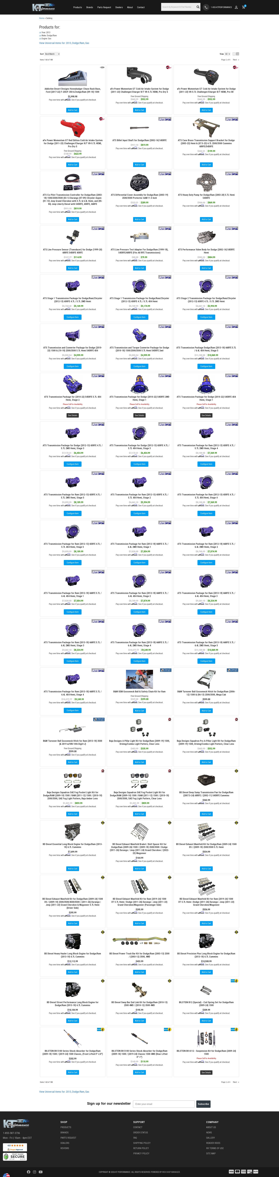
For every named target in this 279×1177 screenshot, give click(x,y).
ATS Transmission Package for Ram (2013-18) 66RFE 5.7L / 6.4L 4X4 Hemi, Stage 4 (72, 693)
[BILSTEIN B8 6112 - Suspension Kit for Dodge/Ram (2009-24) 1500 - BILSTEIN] (234, 1029)
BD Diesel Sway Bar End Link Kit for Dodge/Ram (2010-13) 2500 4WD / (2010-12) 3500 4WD (139, 1004)
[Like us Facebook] (28, 1172)
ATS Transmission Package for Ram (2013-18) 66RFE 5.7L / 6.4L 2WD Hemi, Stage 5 (206, 644)
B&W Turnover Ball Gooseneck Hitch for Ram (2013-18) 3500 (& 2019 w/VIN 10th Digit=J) (72, 742)
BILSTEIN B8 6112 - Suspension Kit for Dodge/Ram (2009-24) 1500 (206, 1052)
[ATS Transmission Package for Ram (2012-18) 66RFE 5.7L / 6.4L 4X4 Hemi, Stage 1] (72, 580)
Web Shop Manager (171, 1172)
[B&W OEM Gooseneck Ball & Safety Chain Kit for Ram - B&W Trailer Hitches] (165, 670)
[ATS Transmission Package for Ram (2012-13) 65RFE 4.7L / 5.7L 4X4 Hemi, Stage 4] (206, 482)
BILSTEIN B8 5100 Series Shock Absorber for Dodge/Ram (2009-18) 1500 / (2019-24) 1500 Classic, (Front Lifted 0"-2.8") (72, 1052)
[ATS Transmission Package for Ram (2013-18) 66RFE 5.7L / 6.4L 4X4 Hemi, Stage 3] (206, 580)
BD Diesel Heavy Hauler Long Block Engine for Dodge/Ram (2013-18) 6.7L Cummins (72, 955)
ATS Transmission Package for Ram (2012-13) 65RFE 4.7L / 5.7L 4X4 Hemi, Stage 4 (206, 496)
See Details (206, 1072)
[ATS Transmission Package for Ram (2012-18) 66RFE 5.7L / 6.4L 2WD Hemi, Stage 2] (206, 531)
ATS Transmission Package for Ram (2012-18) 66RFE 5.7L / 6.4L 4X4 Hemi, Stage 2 (139, 595)
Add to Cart (139, 711)
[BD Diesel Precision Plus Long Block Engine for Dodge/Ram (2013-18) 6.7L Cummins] (206, 941)
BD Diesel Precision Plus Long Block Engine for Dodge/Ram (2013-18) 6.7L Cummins (206, 955)
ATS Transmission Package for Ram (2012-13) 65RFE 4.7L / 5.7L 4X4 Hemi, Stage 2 (139, 496)
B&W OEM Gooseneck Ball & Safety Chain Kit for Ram (139, 691)
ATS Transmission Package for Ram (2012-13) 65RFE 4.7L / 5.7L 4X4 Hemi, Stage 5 (72, 545)
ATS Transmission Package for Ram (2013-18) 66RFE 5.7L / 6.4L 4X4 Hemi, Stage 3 (206, 595)
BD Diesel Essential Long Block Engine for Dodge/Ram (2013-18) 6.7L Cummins (72, 846)
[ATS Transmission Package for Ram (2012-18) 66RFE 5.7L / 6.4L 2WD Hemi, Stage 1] (139, 531)
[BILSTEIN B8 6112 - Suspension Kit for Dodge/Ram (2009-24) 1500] (206, 1038)
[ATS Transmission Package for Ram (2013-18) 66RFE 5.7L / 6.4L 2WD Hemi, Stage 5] (206, 630)
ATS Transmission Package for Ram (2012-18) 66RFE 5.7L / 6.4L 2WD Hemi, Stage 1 (139, 545)
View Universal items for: (64, 1091)
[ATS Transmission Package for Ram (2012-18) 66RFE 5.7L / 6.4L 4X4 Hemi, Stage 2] (139, 580)
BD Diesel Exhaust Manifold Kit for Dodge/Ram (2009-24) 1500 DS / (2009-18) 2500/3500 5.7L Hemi (206, 846)
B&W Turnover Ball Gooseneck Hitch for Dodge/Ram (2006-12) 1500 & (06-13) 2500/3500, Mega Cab (206, 693)
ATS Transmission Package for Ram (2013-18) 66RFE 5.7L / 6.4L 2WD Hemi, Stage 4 (139, 644)
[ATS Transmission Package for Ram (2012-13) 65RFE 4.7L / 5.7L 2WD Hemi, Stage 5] (72, 482)
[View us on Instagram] (34, 1172)
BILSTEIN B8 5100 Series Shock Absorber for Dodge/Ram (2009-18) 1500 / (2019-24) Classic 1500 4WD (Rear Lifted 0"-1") (139, 1054)
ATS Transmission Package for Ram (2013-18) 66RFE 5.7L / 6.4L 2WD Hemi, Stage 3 (72, 644)
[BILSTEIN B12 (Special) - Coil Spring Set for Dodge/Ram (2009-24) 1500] (206, 990)
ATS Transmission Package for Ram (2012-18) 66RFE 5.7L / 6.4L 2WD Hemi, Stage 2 (206, 545)
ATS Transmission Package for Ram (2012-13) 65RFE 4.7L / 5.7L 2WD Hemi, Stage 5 (72, 496)
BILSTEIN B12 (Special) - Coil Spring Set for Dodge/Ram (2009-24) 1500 (206, 1004)
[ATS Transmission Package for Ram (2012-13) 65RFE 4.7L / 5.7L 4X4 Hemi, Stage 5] (72, 531)
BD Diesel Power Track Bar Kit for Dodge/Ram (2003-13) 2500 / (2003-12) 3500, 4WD (139, 955)
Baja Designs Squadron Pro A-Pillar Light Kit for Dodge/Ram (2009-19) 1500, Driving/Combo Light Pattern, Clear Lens (206, 742)
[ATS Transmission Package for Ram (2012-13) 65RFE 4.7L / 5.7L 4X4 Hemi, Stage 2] (139, 482)
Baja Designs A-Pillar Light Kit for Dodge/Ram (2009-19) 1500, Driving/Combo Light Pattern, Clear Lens (139, 742)
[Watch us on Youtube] (41, 1172)
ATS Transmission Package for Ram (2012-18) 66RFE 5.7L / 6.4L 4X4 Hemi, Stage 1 (72, 595)
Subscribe (203, 1104)
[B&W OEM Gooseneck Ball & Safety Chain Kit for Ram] (139, 679)
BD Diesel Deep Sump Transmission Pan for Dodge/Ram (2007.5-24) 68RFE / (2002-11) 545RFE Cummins (206, 794)
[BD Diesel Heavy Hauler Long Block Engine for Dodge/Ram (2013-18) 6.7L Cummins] (72, 941)
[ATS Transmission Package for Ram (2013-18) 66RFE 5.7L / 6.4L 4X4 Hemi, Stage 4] (72, 679)
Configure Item (73, 464)
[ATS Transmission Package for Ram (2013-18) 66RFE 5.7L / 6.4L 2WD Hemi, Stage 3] (72, 630)
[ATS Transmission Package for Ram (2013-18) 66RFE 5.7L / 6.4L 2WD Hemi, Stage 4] (139, 630)
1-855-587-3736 (11, 1133)
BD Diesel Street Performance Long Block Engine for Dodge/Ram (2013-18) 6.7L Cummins (73, 1004)
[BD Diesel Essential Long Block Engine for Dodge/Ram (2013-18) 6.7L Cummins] (72, 831)
